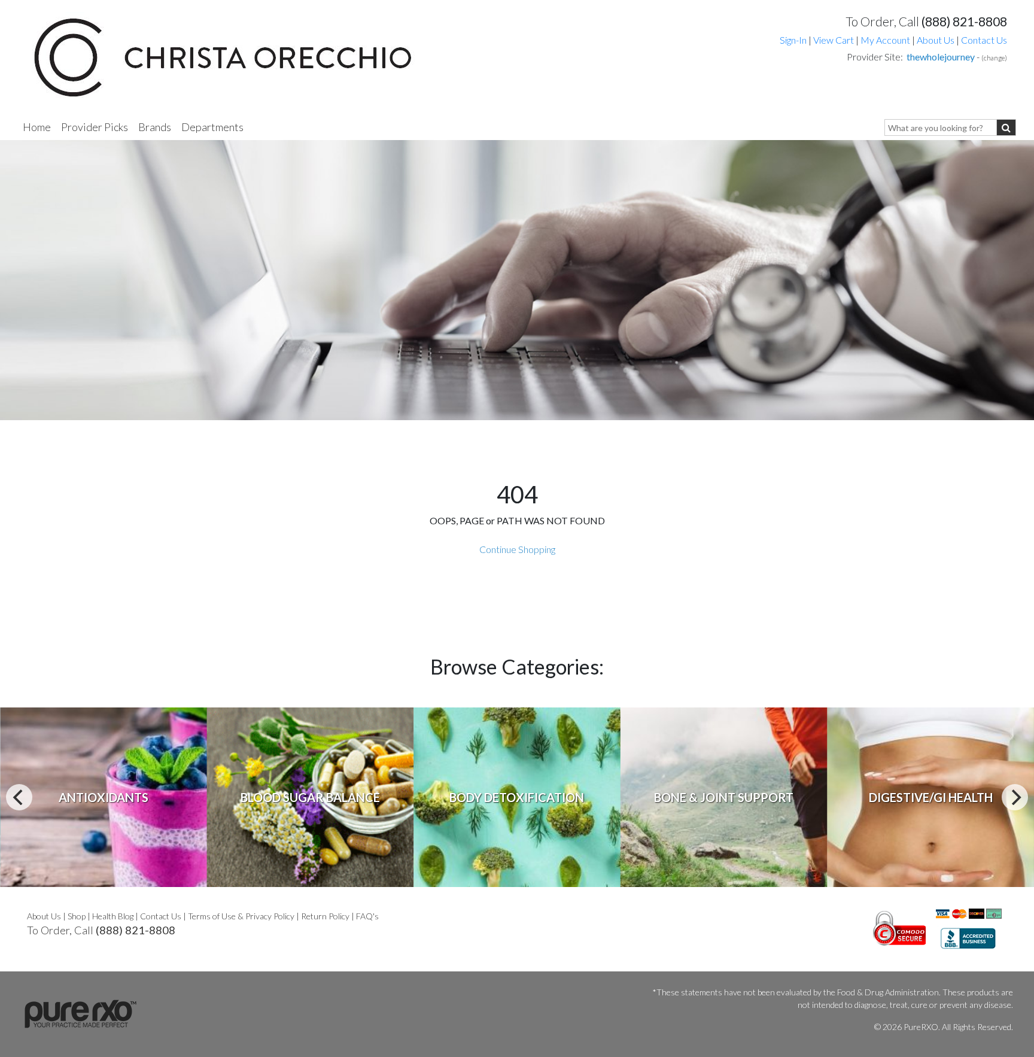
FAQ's (367, 916)
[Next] (1015, 797)
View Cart (834, 39)
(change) (994, 58)
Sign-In (793, 39)
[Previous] (19, 797)
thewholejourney (941, 56)
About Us (935, 39)
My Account (885, 39)
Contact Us (984, 39)
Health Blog (112, 916)
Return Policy (325, 916)
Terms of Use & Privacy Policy (241, 916)
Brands (154, 126)
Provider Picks (94, 126)
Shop (77, 916)
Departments (212, 126)
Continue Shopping (517, 549)
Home (37, 126)
